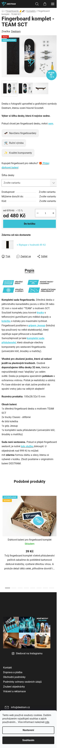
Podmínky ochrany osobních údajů (22, 681)
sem (50, 123)
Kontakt (7, 667)
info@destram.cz (20, 707)
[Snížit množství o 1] (37, 213)
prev (3, 516)
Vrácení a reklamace (14, 691)
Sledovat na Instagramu (29, 653)
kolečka (6, 321)
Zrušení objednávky (14, 686)
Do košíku (29, 223)
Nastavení (28, 730)
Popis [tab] (29, 270)
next (55, 516)
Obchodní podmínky (14, 677)
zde (47, 722)
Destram (16, 31)
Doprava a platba (12, 672)
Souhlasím (28, 740)
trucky (40, 312)
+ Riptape (31, 244)
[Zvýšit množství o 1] (53, 213)
